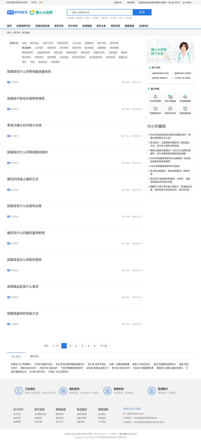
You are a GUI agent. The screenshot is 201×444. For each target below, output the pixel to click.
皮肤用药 (51, 47)
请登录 (34, 2)
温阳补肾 (104, 18)
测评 (24, 61)
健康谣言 (123, 57)
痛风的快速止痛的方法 (22, 179)
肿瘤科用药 (99, 52)
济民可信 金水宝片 (49, 367)
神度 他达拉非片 (29, 367)
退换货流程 (81, 417)
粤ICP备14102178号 (128, 434)
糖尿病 (79, 18)
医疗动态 (101, 42)
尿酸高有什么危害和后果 (24, 206)
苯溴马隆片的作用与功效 (24, 125)
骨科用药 (26, 57)
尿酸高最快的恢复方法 (22, 313)
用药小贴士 (48, 42)
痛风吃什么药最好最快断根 (26, 232)
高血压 (87, 18)
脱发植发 (89, 47)
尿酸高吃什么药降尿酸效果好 (27, 152)
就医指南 (129, 26)
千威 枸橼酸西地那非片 (72, 367)
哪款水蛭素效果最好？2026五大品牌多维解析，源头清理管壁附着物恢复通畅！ (170, 152)
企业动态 (76, 42)
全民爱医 (55, 61)
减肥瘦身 (101, 47)
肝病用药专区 (23, 26)
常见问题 (38, 421)
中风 (120, 18)
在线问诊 (143, 26)
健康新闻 (89, 42)
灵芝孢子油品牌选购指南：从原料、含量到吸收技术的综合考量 (170, 180)
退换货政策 (81, 414)
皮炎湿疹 (128, 18)
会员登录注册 (40, 414)
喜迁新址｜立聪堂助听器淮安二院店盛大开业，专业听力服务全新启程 (170, 144)
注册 (41, 2)
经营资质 (17, 421)
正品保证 (102, 414)
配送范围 (59, 417)
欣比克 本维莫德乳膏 (143, 367)
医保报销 (87, 26)
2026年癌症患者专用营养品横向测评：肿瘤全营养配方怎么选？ (170, 136)
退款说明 (80, 421)
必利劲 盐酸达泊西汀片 (97, 367)
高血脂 (95, 18)
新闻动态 (42, 61)
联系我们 (17, 417)
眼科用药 (85, 52)
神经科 (124, 52)
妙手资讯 (73, 26)
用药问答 (115, 26)
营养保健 (51, 57)
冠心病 (113, 18)
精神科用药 (71, 52)
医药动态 (34, 42)
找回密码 (38, 417)
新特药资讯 (62, 42)
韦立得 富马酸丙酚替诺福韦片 (70, 364)
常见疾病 (26, 32)
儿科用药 (39, 47)
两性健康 (114, 47)
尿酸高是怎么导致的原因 (24, 259)
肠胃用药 (110, 57)
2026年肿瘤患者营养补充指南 (164, 166)
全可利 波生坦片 (37, 371)
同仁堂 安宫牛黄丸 (97, 364)
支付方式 (59, 421)
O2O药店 (102, 421)
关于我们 (17, 414)
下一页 (103, 345)
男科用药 (114, 42)
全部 (24, 42)
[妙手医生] (30, 12)
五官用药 (64, 57)
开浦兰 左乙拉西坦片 (58, 371)
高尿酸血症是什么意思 (22, 286)
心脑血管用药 (43, 52)
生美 (32, 61)
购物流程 (59, 414)
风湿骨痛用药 (95, 57)
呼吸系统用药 (78, 57)
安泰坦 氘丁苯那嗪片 (21, 364)
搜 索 (142, 12)
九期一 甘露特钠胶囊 (119, 364)
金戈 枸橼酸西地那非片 (165, 364)
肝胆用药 (39, 57)
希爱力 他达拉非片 (141, 364)
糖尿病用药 (27, 52)
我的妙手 (118, 2)
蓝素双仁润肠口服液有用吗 (170, 367)
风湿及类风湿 (42, 26)
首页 (9, 26)
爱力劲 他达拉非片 (121, 367)
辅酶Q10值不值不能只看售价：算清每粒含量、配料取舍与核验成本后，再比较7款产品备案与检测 (171, 189)
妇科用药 (64, 47)
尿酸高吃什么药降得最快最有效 (29, 71)
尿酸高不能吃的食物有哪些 (26, 98)
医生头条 (101, 26)
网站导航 (131, 2)
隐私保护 (102, 417)
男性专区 (59, 26)
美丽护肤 (76, 47)
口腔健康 (112, 52)
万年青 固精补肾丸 (43, 364)
